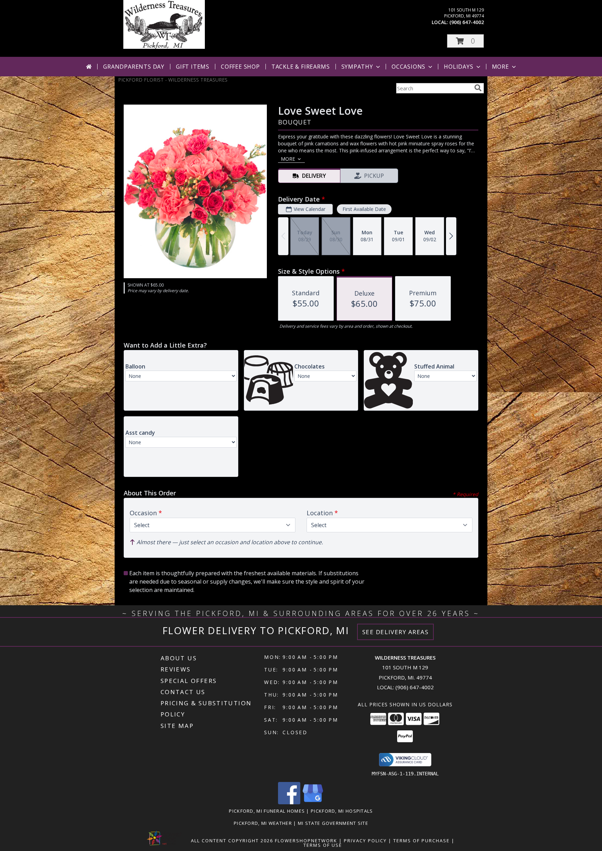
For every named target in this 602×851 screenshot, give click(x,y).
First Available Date (364, 209)
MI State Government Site (333, 823)
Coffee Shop (240, 66)
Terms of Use (322, 845)
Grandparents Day (133, 66)
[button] (465, 41)
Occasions (408, 66)
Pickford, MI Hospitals (342, 811)
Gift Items (192, 66)
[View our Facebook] (289, 802)
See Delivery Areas (395, 632)
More (500, 66)
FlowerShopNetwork (306, 840)
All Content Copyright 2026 (232, 840)
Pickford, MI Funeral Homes (267, 811)
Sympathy (357, 66)
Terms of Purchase (421, 840)
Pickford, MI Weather (263, 823)
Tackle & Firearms (300, 66)
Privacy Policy (365, 840)
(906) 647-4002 (466, 22)
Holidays (458, 66)
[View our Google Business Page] (313, 802)
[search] (478, 88)
